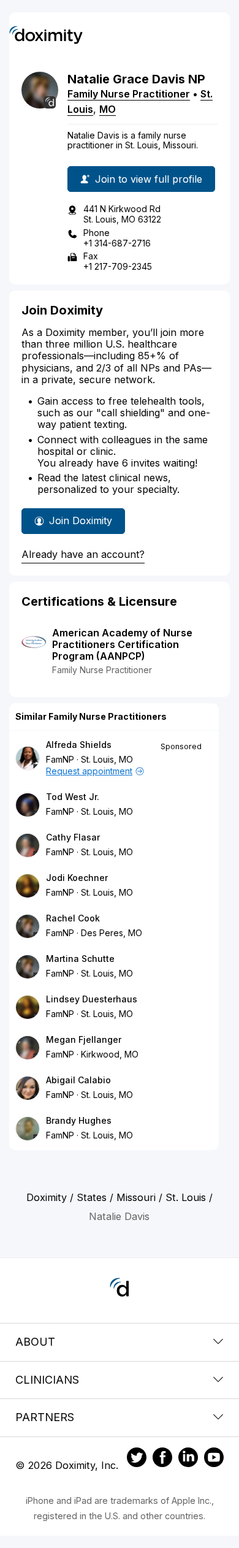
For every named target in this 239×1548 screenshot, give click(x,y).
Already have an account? (83, 554)
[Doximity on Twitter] (136, 1459)
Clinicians (47, 1379)
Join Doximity (80, 520)
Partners (44, 1417)
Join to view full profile (148, 179)
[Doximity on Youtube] (214, 1459)
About (35, 1341)
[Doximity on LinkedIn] (188, 1459)
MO (107, 109)
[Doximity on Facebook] (162, 1459)
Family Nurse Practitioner (128, 94)
